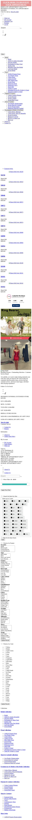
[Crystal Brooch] (5, 591)
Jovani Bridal (8, 726)
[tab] (16, 712)
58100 (3, 266)
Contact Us (7, 427)
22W (7, 524)
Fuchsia (8, 677)
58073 (3, 216)
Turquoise (9, 658)
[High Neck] (5, 613)
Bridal (6, 715)
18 (6, 511)
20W (24, 521)
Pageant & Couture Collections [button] (10, 782)
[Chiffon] (4, 595)
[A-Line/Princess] (5, 618)
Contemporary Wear (10, 802)
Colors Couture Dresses (11, 785)
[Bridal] (8, 546)
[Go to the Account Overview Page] (1, 15)
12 (6, 508)
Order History (8, 444)
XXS (7, 531)
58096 (3, 256)
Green (8, 652)
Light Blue (9, 659)
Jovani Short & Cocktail (11, 760)
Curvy (6, 800)
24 (6, 514)
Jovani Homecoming (10, 761)
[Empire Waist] (5, 619)
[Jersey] (4, 599)
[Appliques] (5, 586)
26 (13, 514)
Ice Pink (8, 672)
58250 (3, 175)
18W (15, 521)
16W (7, 521)
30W (15, 527)
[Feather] (4, 597)
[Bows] (5, 589)
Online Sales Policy (9, 436)
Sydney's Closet (8, 748)
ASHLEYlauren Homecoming (13, 817)
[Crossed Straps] (5, 572)
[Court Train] (4, 606)
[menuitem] (17, 18)
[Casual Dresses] (8, 549)
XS (15, 531)
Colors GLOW (8, 738)
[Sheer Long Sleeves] (6, 630)
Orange (8, 684)
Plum (7, 681)
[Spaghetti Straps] (5, 637)
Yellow (8, 647)
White (8, 701)
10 (25, 504)
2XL (26, 534)
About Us (7, 435)
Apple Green (9, 650)
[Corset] (6, 567)
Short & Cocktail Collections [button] (9, 755)
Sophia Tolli (7, 722)
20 (13, 511)
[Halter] (5, 611)
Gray (7, 697)
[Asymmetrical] (4, 603)
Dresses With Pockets (10, 798)
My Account (7, 19)
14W (21, 517)
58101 (3, 277)
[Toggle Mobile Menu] (1, 465)
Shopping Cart (8, 21)
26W (24, 524)
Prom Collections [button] (6, 730)
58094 (3, 246)
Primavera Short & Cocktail (12, 763)
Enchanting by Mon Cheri (11, 720)
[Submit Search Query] (21, 476)
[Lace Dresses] (5, 559)
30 (6, 517)
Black (7, 695)
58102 (3, 287)
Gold (7, 692)
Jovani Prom (7, 741)
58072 (3, 206)
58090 (3, 236)
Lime (7, 654)
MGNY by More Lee (10, 776)
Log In (6, 24)
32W (24, 527)
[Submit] (20, 28)
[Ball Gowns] (5, 554)
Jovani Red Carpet (9, 790)
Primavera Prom (8, 743)
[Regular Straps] (5, 635)
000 (7, 501)
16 (20, 508)
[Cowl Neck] (5, 610)
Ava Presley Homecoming (11, 758)
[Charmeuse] (4, 594)
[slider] (28, 484)
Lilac (7, 668)
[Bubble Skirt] (6, 562)
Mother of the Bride (9, 810)
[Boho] (5, 556)
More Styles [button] (4, 813)
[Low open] (5, 575)
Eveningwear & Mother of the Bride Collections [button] (15, 766)
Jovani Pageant (8, 787)
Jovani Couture (8, 788)
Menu (2, 54)
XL (19, 534)
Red (7, 683)
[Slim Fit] (5, 622)
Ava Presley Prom (9, 735)
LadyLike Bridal (9, 725)
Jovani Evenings (9, 773)
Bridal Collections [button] (6, 711)
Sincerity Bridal (8, 718)
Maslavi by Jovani (9, 775)
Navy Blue (9, 665)
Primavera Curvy (9, 745)
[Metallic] (3, 580)
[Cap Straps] (5, 634)
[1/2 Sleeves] (6, 626)
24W (15, 524)
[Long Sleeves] (6, 629)
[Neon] (3, 581)
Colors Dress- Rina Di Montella (13, 772)
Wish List (7, 18)
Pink (7, 674)
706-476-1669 (15, 12)
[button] (6, 57)
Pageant (6, 803)
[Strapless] (5, 638)
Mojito (8, 649)
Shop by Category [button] (6, 793)
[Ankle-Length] (4, 602)
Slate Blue (9, 661)
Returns (6, 428)
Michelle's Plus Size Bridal (11, 723)
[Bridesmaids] (8, 548)
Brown (8, 693)
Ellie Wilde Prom (9, 740)
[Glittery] (3, 578)
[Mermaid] (5, 621)
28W (7, 527)
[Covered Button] (5, 570)
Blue (7, 663)
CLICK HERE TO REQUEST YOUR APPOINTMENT (16, 3)
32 (13, 517)
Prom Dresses (8, 805)
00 (14, 501)
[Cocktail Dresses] (8, 551)
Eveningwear (8, 808)
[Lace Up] (5, 573)
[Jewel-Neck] (5, 614)
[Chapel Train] (4, 605)
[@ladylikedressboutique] (9, 296)
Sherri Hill (7, 746)
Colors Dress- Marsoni (10, 770)
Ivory (7, 688)
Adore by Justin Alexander (11, 717)
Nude (7, 690)
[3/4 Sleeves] (6, 627)
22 (20, 511)
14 (13, 508)
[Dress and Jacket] (5, 557)
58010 (3, 185)
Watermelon (9, 679)
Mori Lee (7, 778)
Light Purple (9, 670)
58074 (3, 226)
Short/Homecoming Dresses (12, 806)
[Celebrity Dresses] (6, 564)
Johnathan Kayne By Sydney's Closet (14, 749)
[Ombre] (3, 583)
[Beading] (5, 588)
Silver (7, 699)
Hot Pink (8, 676)
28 (20, 514)
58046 (3, 195)
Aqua (7, 656)
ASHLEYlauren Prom (10, 733)
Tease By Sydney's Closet (11, 751)
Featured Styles (8, 168)
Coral (7, 686)
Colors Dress (8, 737)
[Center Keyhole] (6, 565)
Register (6, 23)
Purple (8, 667)
